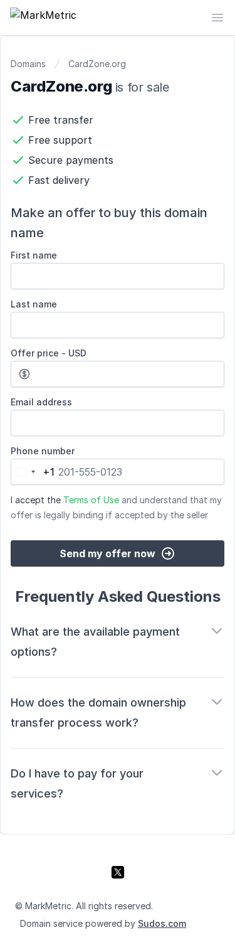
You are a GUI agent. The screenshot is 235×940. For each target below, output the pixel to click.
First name (34, 255)
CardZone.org (97, 63)
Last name (34, 304)
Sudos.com (162, 923)
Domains (28, 63)
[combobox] (33, 471)
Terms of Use (91, 499)
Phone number (43, 451)
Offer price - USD (48, 353)
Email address (41, 402)
